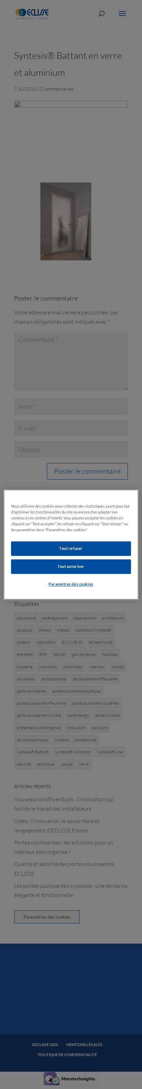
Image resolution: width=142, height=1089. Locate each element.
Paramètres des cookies (71, 584)
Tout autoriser (71, 566)
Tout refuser (71, 548)
